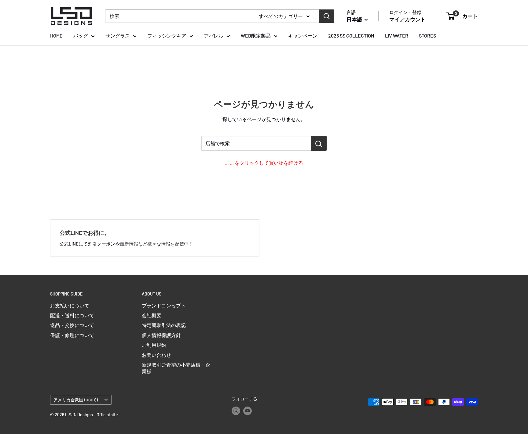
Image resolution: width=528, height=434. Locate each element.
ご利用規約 (154, 345)
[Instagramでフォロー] (236, 410)
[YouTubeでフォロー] (247, 410)
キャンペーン (302, 35)
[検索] (326, 16)
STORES (427, 35)
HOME (56, 35)
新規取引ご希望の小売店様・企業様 (176, 368)
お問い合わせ (156, 355)
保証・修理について (72, 335)
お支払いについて (69, 305)
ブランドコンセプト (164, 305)
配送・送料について (72, 315)
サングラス (117, 35)
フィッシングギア (166, 35)
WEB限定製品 (256, 35)
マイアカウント (407, 19)
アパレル (213, 35)
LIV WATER (396, 35)
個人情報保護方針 (161, 335)
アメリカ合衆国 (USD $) (75, 399)
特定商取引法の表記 (164, 325)
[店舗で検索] (319, 143)
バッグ (80, 35)
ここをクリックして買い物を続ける (264, 163)
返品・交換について (72, 325)
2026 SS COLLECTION (351, 35)
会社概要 (151, 315)
